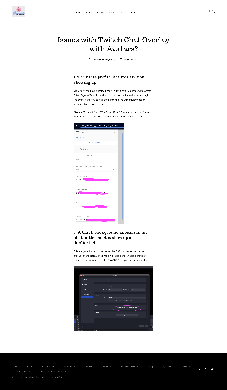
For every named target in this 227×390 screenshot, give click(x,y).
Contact (133, 12)
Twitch (88, 367)
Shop (88, 12)
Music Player (24, 371)
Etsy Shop (69, 367)
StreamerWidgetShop (105, 59)
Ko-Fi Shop (48, 367)
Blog (121, 12)
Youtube (107, 367)
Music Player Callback (53, 371)
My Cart (167, 367)
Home (78, 12)
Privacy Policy (105, 12)
